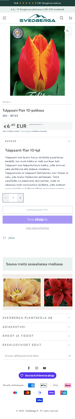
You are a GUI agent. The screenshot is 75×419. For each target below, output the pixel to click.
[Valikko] (4, 18)
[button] (61, 18)
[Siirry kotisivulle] (38, 18)
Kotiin (6, 102)
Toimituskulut (26, 131)
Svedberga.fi (32, 410)
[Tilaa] (70, 356)
